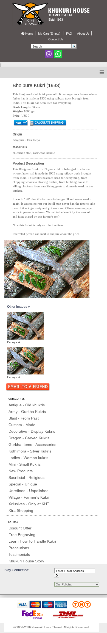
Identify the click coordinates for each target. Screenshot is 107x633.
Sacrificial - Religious (26, 477)
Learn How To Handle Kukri (32, 541)
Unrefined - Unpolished (29, 490)
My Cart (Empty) (49, 33)
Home (28, 33)
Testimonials (19, 554)
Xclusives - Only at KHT (29, 504)
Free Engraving (22, 534)
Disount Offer (20, 528)
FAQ (69, 33)
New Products (21, 471)
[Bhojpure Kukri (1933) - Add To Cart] (20, 122)
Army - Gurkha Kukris (27, 411)
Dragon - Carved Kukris (29, 438)
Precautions (19, 548)
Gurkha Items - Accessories (32, 444)
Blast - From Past (24, 418)
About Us (83, 33)
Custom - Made (22, 425)
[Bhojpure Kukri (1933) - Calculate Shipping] (47, 122)
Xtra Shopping (21, 510)
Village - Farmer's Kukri (29, 497)
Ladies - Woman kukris (28, 458)
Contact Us (55, 39)
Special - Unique (23, 484)
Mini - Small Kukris (25, 464)
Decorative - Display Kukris (32, 431)
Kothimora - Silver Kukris (30, 451)
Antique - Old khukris (27, 405)
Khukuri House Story (26, 561)
